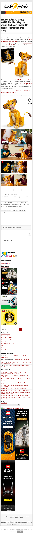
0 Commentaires (25, 197)
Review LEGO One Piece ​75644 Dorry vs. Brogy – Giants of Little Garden (15, 398)
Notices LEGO (4, 342)
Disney (11, 190)
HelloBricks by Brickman (19, 516)
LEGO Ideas (4, 348)
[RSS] (14, 256)
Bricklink (3, 345)
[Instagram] (7, 256)
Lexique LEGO (4, 349)
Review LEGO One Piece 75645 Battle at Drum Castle (15, 366)
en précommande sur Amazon (9, 96)
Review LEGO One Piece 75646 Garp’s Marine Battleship (15, 390)
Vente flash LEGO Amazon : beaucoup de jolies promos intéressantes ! (14, 386)
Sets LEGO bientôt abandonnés (8, 344)
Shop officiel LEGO (5, 336)
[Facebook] (2, 256)
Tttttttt (3, 362)
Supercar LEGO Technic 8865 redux (15, 359)
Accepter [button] (20, 531)
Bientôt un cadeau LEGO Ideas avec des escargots (13, 211)
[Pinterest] (11, 256)
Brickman (6, 194)
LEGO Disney (7, 197)
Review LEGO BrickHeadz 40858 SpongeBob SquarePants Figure (15, 382)
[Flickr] (9, 256)
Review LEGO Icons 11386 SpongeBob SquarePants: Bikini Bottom (15, 379)
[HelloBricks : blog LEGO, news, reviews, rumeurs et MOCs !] (16, 3)
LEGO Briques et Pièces (7, 340)
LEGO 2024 (18, 190)
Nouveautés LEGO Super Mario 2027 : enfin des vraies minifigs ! (16, 356)
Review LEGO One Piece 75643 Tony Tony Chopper (13, 388)
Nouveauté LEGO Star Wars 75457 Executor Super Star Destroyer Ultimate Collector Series (15, 373)
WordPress (12, 517)
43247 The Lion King (25, 83)
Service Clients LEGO (6, 338)
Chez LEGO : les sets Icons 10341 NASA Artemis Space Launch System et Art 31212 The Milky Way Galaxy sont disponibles (15, 204)
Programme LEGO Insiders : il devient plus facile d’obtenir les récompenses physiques (16, 393)
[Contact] (16, 256)
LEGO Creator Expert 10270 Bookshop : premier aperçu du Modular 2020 (16, 363)
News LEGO (14, 197)
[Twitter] (5, 256)
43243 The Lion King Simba (24, 79)
